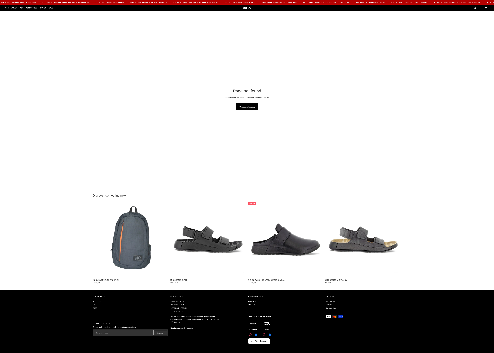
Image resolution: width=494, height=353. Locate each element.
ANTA (95, 305)
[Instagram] (250, 335)
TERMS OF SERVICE (178, 305)
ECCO (95, 308)
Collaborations (331, 308)
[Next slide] (320, 240)
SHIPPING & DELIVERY (178, 301)
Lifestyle (329, 305)
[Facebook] (256, 335)
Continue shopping (247, 107)
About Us (251, 305)
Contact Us (252, 301)
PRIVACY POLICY (176, 311)
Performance (330, 301)
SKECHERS (97, 301)
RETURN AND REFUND (179, 308)
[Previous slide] (251, 240)
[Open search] (475, 8)
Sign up (160, 333)
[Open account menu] (480, 8)
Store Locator (261, 341)
